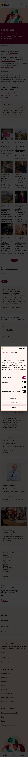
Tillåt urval (14, 402)
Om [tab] (23, 352)
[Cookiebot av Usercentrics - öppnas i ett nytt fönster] (20, 349)
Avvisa (14, 407)
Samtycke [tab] (5, 352)
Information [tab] (14, 352)
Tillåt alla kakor (14, 398)
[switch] (24, 382)
